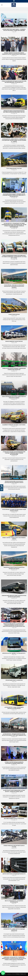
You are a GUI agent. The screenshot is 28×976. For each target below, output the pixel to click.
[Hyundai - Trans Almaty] (13, 5)
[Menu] (2, 5)
